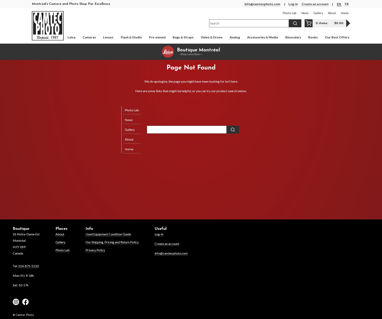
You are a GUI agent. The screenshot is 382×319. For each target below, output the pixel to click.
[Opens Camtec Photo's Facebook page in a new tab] (25, 302)
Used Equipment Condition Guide (108, 234)
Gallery (60, 242)
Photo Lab (63, 250)
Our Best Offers (337, 37)
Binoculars (293, 37)
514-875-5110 (28, 266)
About (60, 234)
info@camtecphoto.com (262, 4)
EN (339, 4)
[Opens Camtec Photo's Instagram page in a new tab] (16, 302)
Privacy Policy (95, 250)
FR (347, 4)
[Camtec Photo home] (48, 25)
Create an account (315, 4)
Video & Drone (211, 37)
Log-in (293, 4)
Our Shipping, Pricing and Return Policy (112, 242)
